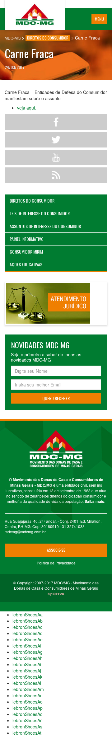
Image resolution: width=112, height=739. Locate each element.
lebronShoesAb (27, 621)
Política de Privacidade (56, 562)
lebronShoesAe (27, 639)
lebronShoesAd (27, 633)
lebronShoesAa (27, 614)
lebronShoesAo (27, 702)
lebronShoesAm (28, 689)
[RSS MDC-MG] (56, 175)
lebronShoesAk (27, 677)
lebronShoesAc (27, 627)
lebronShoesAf (26, 646)
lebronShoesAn (27, 695)
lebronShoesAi (26, 664)
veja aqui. (26, 108)
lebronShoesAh (27, 658)
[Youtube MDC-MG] (56, 157)
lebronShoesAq (27, 714)
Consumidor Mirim (26, 251)
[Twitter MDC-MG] (56, 140)
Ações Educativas (26, 264)
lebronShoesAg (27, 652)
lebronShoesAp (27, 708)
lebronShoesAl (26, 683)
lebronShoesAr (27, 720)
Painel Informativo (27, 239)
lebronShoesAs (27, 726)
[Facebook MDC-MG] (56, 122)
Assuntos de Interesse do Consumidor (45, 226)
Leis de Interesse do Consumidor (40, 213)
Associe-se (56, 550)
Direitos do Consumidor (32, 200)
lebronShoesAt (26, 733)
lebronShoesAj (26, 670)
